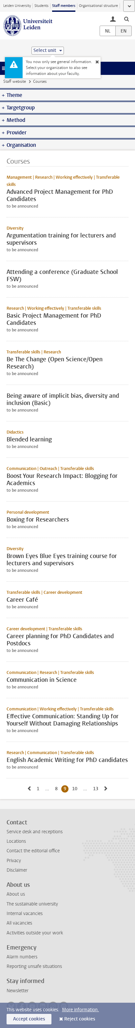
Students (41, 5)
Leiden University (17, 5)
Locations (16, 841)
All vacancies (19, 923)
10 (76, 789)
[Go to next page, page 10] (106, 789)
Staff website (14, 81)
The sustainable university (32, 904)
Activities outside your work (35, 933)
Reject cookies (79, 1019)
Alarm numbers (22, 957)
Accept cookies (29, 1019)
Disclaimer (17, 870)
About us (16, 894)
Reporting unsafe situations (34, 966)
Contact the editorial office (33, 851)
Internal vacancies (25, 913)
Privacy (14, 861)
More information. (80, 1010)
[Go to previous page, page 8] (29, 789)
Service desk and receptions (35, 832)
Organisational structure (98, 5)
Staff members (63, 5)
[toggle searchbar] (126, 18)
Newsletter (18, 991)
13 (97, 789)
